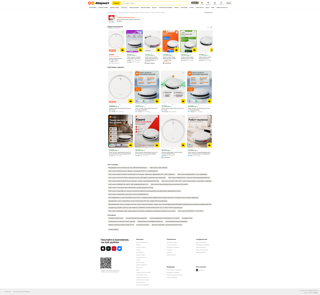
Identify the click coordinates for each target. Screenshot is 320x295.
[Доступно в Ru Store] (119, 250)
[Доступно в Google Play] (108, 250)
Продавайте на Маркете (173, 272)
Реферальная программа (203, 245)
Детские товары (140, 282)
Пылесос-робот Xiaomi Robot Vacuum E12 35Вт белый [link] (169, 57)
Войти (229, 3)
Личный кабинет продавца (174, 270)
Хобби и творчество (141, 265)
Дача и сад (139, 267)
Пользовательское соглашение (21, 291)
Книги (137, 270)
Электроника (139, 252)
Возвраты (169, 252)
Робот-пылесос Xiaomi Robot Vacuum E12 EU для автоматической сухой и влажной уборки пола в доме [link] (120, 153)
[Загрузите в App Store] (103, 250)
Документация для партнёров (175, 275)
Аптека (138, 260)
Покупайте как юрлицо (173, 247)
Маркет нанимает (201, 252)
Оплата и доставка (172, 245)
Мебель (138, 245)
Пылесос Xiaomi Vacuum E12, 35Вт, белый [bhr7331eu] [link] (115, 59)
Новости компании (201, 242)
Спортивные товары (141, 275)
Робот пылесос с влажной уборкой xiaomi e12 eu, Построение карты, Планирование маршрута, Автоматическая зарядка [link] (199, 153)
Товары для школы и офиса (143, 272)
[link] (128, 167)
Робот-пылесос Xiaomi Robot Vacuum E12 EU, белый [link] (173, 109)
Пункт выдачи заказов (202, 250)
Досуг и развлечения (142, 242)
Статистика (7, 291)
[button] (207, 270)
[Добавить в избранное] (123, 32)
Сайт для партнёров (172, 277)
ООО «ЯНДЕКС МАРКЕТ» (311, 290)
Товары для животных (142, 277)
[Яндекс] (316, 292)
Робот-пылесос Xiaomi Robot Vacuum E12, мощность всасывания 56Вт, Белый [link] (205, 57)
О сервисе (169, 250)
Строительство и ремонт (143, 280)
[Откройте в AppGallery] (114, 250)
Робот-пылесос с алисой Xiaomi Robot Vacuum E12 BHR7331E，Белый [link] (133, 57)
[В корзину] (122, 49)
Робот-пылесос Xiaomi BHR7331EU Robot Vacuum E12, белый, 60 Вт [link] (152, 57)
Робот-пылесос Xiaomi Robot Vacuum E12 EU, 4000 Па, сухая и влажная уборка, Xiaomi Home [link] (146, 153)
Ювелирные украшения (142, 285)
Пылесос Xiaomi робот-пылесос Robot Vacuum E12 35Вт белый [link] (172, 153)
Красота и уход (140, 262)
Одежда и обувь (140, 255)
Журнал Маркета (171, 255)
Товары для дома (140, 257)
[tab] (92, 8)
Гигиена (138, 250)
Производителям (200, 247)
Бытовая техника (140, 247)
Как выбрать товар (172, 242)
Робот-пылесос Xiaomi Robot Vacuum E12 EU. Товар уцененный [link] (146, 109)
